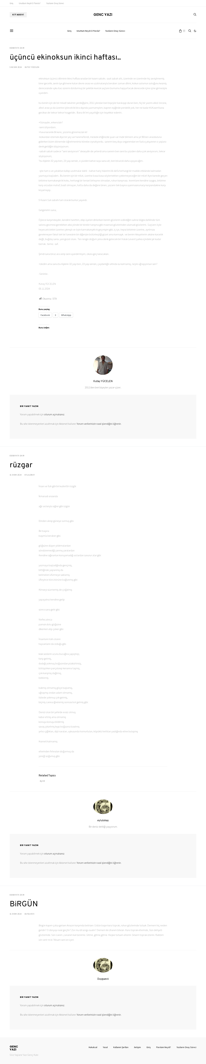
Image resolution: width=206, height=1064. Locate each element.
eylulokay (30, 475)
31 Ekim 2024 (16, 475)
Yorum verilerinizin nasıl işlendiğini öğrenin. (99, 423)
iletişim (137, 1047)
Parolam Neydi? (163, 1047)
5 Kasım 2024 (16, 67)
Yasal (105, 1047)
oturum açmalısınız (54, 414)
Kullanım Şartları (120, 1047)
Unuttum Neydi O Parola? (29, 3)
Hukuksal (93, 1047)
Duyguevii (29, 914)
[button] (195, 31)
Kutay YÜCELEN (32, 67)
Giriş (11, 3)
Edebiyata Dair (17, 48)
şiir (43, 781)
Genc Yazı (103, 14)
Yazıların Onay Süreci (55, 3)
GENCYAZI (14, 1048)
